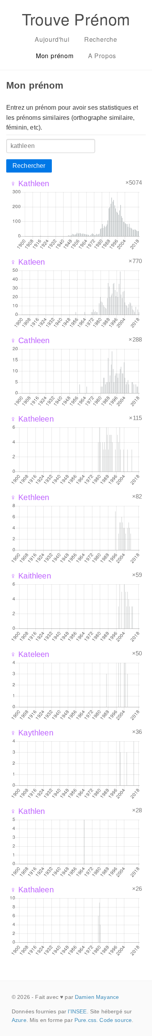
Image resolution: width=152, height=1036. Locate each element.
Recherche (100, 39)
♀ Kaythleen (31, 732)
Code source (115, 1020)
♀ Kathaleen (32, 889)
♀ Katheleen (32, 419)
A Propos (102, 55)
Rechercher (29, 165)
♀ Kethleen (29, 497)
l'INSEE (77, 1011)
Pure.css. (86, 1020)
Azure (19, 1020)
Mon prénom (55, 55)
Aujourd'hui (52, 39)
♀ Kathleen (29, 183)
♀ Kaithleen (30, 575)
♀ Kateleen (29, 654)
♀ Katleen (27, 262)
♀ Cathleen (30, 340)
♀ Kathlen (27, 811)
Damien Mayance (97, 997)
